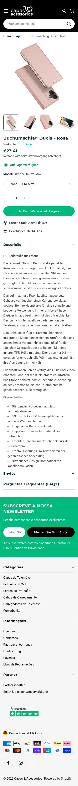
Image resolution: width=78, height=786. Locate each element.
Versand (8, 156)
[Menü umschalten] (5, 10)
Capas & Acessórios (28, 778)
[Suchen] (68, 23)
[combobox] (39, 24)
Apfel (19, 36)
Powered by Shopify (57, 778)
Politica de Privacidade (28, 548)
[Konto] (63, 10)
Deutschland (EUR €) (23, 733)
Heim (7, 36)
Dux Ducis (26, 144)
